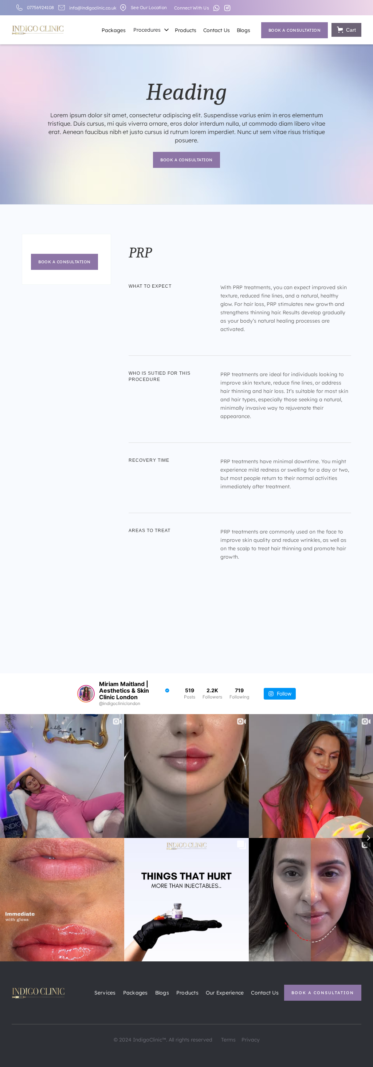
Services (105, 992)
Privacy (251, 1039)
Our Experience (225, 992)
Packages (114, 30)
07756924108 (40, 7)
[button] (150, 30)
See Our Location (149, 7)
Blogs (243, 30)
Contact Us (216, 30)
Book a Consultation (322, 992)
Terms (228, 1039)
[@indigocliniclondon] (86, 693)
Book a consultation (294, 30)
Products (185, 30)
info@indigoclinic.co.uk (92, 8)
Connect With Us (191, 8)
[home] (38, 29)
